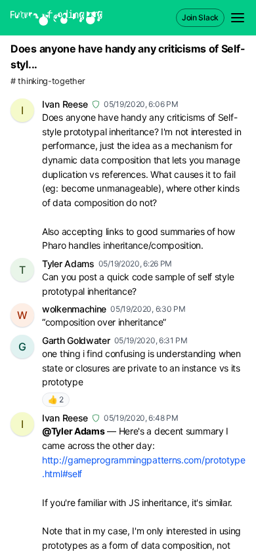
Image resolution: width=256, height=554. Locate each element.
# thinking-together (48, 81)
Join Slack (200, 17)
